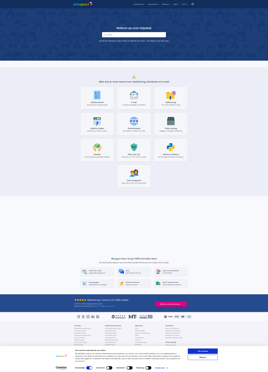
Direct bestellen (140, 331)
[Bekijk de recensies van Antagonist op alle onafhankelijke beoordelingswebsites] (80, 299)
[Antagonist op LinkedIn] (93, 317)
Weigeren (202, 357)
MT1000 (98, 306)
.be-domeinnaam (110, 331)
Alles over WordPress (172, 328)
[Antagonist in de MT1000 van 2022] (132, 317)
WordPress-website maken (174, 338)
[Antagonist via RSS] (98, 317)
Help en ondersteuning (142, 333)
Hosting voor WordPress (173, 331)
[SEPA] (176, 317)
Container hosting (80, 331)
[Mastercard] (182, 317)
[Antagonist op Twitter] (83, 317)
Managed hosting (79, 333)
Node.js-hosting (79, 338)
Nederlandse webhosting (82, 335)
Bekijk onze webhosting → (171, 304)
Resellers (138, 345)
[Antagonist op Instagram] (88, 317)
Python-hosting (79, 340)
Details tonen (160, 368)
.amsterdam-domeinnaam (113, 328)
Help (175, 4)
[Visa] (188, 317)
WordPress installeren (172, 335)
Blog (136, 328)
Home (137, 335)
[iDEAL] (168, 317)
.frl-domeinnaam (110, 345)
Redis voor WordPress (172, 333)
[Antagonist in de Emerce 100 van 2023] (146, 317)
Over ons (138, 340)
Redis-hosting (78, 345)
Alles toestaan (203, 351)
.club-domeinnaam (111, 333)
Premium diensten (141, 342)
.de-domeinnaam (110, 338)
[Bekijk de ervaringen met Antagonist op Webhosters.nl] (118, 317)
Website (165, 4)
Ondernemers (139, 338)
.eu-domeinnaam (110, 342)
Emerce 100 (110, 306)
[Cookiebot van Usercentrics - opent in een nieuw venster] (61, 367)
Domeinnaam (152, 4)
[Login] (192, 4)
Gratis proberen (170, 345)
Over (184, 4)
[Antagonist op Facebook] (78, 317)
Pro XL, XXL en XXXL (80, 342)
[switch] (109, 367)
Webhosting (138, 4)
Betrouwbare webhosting (82, 328)
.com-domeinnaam (111, 335)
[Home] (82, 4)
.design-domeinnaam (111, 340)
